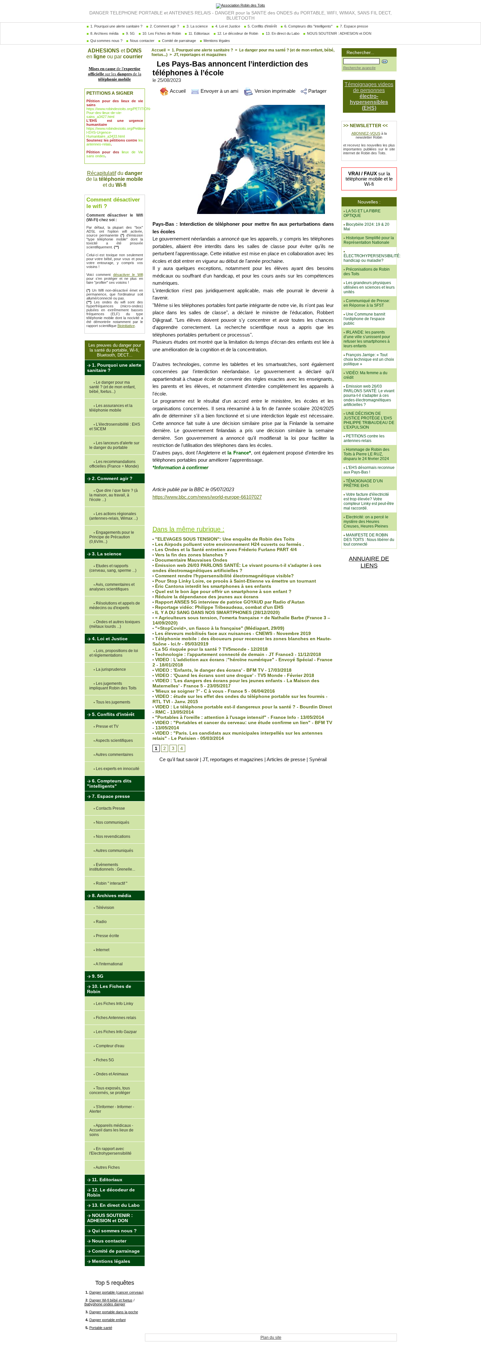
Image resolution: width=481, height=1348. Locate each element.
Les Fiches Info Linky (114, 1003)
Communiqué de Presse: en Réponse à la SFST (367, 303)
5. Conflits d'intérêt (262, 26)
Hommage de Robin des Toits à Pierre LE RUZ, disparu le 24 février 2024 (366, 454)
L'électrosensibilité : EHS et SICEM (114, 426)
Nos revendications (112, 836)
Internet (102, 950)
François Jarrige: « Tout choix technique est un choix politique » (369, 359)
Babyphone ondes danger (104, 1304)
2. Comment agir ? (164, 26)
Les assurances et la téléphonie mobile (111, 408)
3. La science (197, 26)
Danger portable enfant (107, 1320)
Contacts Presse (110, 808)
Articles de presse (286, 759)
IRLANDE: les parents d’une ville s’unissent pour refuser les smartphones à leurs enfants (367, 339)
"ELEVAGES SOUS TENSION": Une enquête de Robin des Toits (224, 539)
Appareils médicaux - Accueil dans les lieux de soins (111, 1130)
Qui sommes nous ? (105, 41)
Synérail (318, 759)
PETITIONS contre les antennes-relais (364, 438)
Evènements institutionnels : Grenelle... (112, 867)
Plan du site (270, 1337)
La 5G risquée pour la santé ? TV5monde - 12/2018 (211, 649)
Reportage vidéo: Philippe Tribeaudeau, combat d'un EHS (218, 607)
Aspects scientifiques (114, 740)
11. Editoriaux (198, 33)
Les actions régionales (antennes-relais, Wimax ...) (113, 516)
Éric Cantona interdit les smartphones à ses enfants (212, 586)
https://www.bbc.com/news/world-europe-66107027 (207, 497)
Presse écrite (107, 936)
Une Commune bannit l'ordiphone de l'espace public (364, 319)
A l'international (109, 964)
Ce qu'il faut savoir (179, 759)
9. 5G (130, 33)
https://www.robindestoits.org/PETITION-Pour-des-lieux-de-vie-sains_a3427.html (118, 113)
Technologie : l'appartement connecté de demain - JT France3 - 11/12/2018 (237, 654)
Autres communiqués (114, 850)
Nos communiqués (112, 822)
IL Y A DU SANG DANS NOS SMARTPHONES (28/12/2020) (217, 612)
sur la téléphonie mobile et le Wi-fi (369, 179)
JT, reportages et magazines (200, 54)
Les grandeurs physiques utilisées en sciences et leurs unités (369, 287)
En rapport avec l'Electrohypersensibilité (110, 1151)
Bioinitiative (126, 326)
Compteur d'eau (109, 1046)
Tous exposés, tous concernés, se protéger (109, 1090)
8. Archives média (103, 33)
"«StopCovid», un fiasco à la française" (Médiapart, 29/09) (219, 628)
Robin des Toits (166, 514)
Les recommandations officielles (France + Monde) (114, 464)
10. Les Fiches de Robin (161, 33)
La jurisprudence (110, 669)
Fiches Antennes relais (115, 1017)
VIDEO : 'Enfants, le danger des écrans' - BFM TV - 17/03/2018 (223, 670)
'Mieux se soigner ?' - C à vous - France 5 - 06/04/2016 (214, 691)
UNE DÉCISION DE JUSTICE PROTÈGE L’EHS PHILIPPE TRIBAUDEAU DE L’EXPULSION (369, 420)
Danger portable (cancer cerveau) (116, 1292)
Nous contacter (141, 41)
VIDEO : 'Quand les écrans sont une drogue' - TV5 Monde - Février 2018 (234, 675)
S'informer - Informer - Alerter (111, 1109)
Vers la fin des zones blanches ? (190, 554)
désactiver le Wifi (128, 275)
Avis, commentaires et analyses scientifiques (111, 586)
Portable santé (100, 1328)
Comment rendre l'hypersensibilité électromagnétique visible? (224, 575)
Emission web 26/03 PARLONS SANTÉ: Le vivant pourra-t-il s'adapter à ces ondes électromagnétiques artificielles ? (236, 568)
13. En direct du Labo (282, 33)
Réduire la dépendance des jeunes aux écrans (206, 596)
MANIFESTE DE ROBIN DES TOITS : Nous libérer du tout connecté (369, 540)
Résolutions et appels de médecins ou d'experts (114, 605)
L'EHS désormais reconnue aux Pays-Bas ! (369, 469)
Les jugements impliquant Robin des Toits (112, 685)
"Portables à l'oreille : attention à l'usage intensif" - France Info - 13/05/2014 (239, 717)
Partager (317, 91)
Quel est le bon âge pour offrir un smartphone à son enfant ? (223, 591)
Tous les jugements (112, 702)
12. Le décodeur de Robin (237, 33)
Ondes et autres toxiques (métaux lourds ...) (114, 624)
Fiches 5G (104, 1060)
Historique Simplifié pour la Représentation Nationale (369, 240)
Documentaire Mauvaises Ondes (190, 560)
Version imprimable (274, 91)
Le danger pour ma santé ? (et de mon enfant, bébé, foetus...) (112, 387)
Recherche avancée (359, 68)
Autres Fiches (107, 1167)
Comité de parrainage (178, 41)
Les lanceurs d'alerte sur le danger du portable (114, 445)
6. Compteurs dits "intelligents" (307, 26)
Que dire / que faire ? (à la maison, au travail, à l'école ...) (113, 495)
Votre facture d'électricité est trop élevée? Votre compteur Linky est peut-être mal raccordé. (369, 501)
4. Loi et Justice (227, 26)
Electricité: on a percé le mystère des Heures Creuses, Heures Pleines (366, 522)
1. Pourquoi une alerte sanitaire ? (115, 26)
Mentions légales (216, 41)
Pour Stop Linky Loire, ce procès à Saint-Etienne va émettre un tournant (235, 581)
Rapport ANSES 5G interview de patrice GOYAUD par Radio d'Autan (229, 602)
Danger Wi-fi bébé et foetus (111, 1300)
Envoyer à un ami (218, 91)
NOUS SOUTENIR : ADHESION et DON (338, 33)
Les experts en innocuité (117, 768)
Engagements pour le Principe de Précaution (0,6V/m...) (111, 537)
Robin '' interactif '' (111, 883)
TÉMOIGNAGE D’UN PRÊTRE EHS (363, 483)
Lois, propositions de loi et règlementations (113, 653)
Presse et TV (106, 726)
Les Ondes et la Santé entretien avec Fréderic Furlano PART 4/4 (225, 549)
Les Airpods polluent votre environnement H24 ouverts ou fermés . (229, 544)
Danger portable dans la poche (113, 1312)
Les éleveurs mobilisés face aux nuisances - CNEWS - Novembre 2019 (232, 633)
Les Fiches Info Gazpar (116, 1032)
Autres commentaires (114, 754)
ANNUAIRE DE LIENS (369, 562)
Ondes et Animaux (111, 1074)
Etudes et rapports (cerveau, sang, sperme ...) (112, 568)
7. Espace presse (353, 26)
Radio (101, 921)
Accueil (158, 50)
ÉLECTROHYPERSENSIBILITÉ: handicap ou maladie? (372, 258)
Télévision (104, 907)
